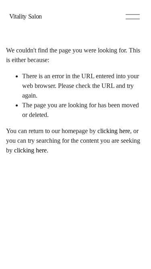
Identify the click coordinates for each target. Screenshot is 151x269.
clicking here (113, 130)
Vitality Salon (25, 16)
